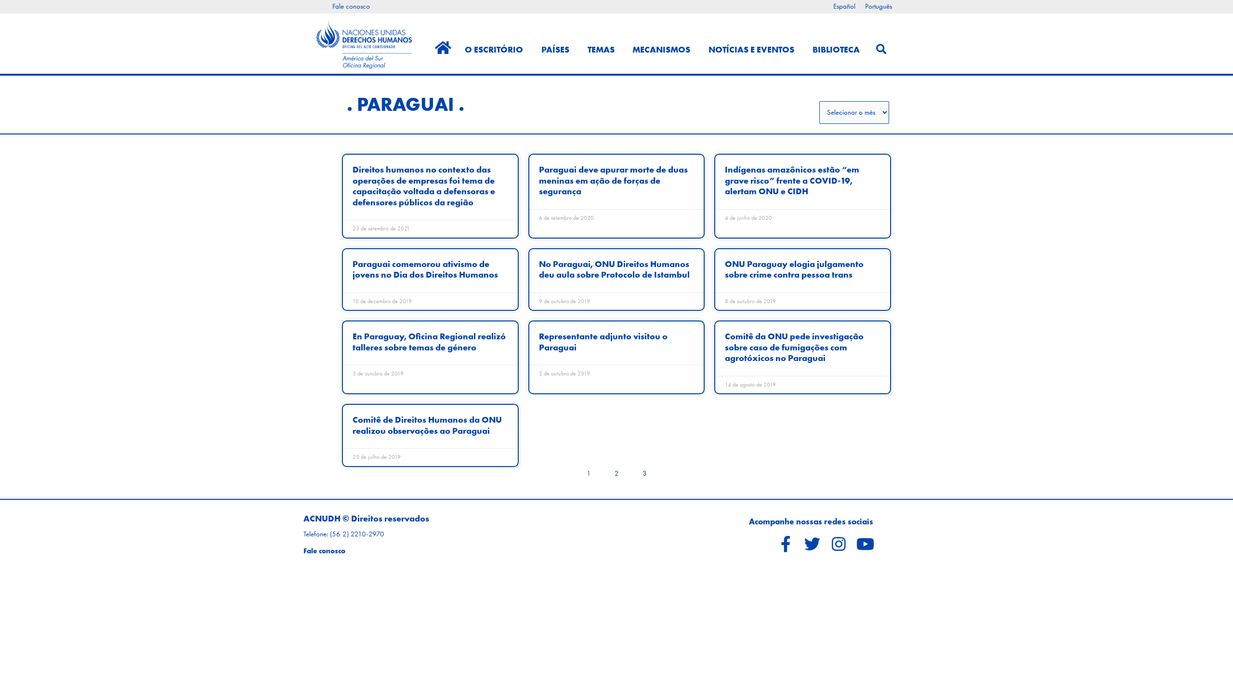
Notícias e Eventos (751, 49)
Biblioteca (836, 49)
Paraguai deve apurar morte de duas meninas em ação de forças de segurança (613, 180)
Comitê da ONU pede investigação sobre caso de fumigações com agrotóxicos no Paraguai (794, 347)
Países (555, 49)
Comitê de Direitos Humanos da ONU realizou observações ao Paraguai (427, 425)
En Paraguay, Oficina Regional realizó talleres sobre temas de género (429, 341)
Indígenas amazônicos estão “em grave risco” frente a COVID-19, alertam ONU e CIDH (792, 180)
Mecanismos (661, 49)
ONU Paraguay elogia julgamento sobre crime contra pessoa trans (794, 269)
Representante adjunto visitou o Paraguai (603, 341)
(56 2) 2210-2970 (357, 534)
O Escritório (494, 49)
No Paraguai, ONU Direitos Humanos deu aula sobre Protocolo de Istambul (614, 269)
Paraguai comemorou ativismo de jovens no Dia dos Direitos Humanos (425, 269)
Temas (601, 49)
